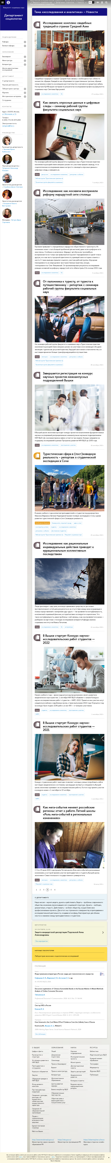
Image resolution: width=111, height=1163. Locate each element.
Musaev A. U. (49, 1026)
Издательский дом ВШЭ (98, 1055)
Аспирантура (55, 1075)
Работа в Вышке (37, 1131)
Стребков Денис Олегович (13, 187)
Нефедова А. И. (40, 978)
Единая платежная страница (38, 1127)
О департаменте (8, 81)
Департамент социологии (13, 17)
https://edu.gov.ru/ (64, 1140)
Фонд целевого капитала (37, 1085)
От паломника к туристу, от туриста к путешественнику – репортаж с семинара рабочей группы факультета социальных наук (70, 286)
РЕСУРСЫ (94, 1048)
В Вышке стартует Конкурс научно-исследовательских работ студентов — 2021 (69, 726)
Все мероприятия (42, 941)
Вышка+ (54, 1067)
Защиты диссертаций (78, 1071)
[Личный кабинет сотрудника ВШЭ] (102, 2)
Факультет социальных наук (13, 7)
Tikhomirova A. (40, 995)
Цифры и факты (37, 1051)
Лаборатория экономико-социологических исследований (57, 956)
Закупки (35, 1075)
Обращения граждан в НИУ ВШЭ (40, 1080)
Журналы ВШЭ (95, 1071)
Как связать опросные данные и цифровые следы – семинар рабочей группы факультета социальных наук (71, 106)
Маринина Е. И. (52, 978)
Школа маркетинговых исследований (10, 69)
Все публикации (41, 1034)
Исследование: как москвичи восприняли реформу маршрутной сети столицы (70, 192)
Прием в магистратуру (59, 1071)
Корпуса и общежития (40, 1071)
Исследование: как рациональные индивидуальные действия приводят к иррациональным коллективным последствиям (68, 548)
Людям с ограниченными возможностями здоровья (37, 1119)
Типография (94, 1064)
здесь (20, 1157)
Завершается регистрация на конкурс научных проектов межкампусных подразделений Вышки (68, 376)
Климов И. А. (39, 1009)
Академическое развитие (76, 1076)
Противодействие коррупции (38, 1091)
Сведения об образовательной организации (38, 1111)
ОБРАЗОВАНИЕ (57, 1048)
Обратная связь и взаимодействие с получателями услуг (58, 1100)
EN (93, 2)
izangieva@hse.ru (8, 126)
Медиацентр (94, 1067)
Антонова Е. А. (64, 978)
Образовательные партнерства (57, 1094)
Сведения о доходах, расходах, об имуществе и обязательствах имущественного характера (39, 1100)
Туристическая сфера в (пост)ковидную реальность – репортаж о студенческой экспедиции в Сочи (69, 457)
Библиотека (94, 1051)
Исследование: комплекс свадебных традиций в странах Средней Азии (67, 24)
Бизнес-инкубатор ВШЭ (59, 1089)
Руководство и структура (37, 1056)
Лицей (53, 1051)
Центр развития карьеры (57, 1085)
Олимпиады (55, 1060)
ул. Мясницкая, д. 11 (9, 114)
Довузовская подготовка (55, 1056)
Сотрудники (6, 100)
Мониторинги (76, 1062)
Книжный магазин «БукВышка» (96, 1059)
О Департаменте (42, 898)
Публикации (40, 966)
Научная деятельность (10, 85)
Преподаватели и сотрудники (38, 1067)
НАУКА (73, 1048)
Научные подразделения (76, 1052)
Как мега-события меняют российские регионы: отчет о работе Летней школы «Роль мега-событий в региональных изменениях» (69, 812)
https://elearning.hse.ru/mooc (94, 1140)
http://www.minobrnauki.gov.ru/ (43, 1140)
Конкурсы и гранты (77, 1081)
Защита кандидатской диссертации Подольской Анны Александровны (59, 933)
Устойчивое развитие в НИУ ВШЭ (40, 1061)
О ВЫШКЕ (36, 1048)
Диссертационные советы (77, 1067)
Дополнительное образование (57, 1079)
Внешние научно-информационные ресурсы (77, 1086)
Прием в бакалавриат (58, 1064)
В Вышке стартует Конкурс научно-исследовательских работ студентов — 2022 (69, 639)
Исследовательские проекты (78, 1058)
